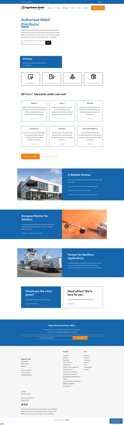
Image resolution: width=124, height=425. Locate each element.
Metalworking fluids (69, 383)
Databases (87, 360)
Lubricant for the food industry (72, 381)
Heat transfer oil (67, 369)
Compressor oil (67, 362)
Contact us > (71, 304)
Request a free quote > (32, 304)
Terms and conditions (27, 398)
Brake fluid (66, 360)
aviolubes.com (38, 233)
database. (54, 409)
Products (86, 358)
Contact (86, 369)
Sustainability (88, 367)
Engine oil (66, 355)
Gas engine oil (67, 386)
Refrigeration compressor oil (71, 376)
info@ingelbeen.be (26, 375)
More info (90, 118)
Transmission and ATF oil (70, 372)
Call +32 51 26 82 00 (115, 421)
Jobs (85, 365)
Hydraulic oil (66, 365)
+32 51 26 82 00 (26, 370)
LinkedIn (74, 332)
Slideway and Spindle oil (70, 374)
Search (48, 42)
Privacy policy (25, 400)
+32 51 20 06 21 (26, 372)
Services (86, 362)
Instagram (59, 332)
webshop (50, 414)
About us (86, 355)
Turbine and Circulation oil (70, 367)
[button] (100, 2)
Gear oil (65, 358)
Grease (65, 379)
